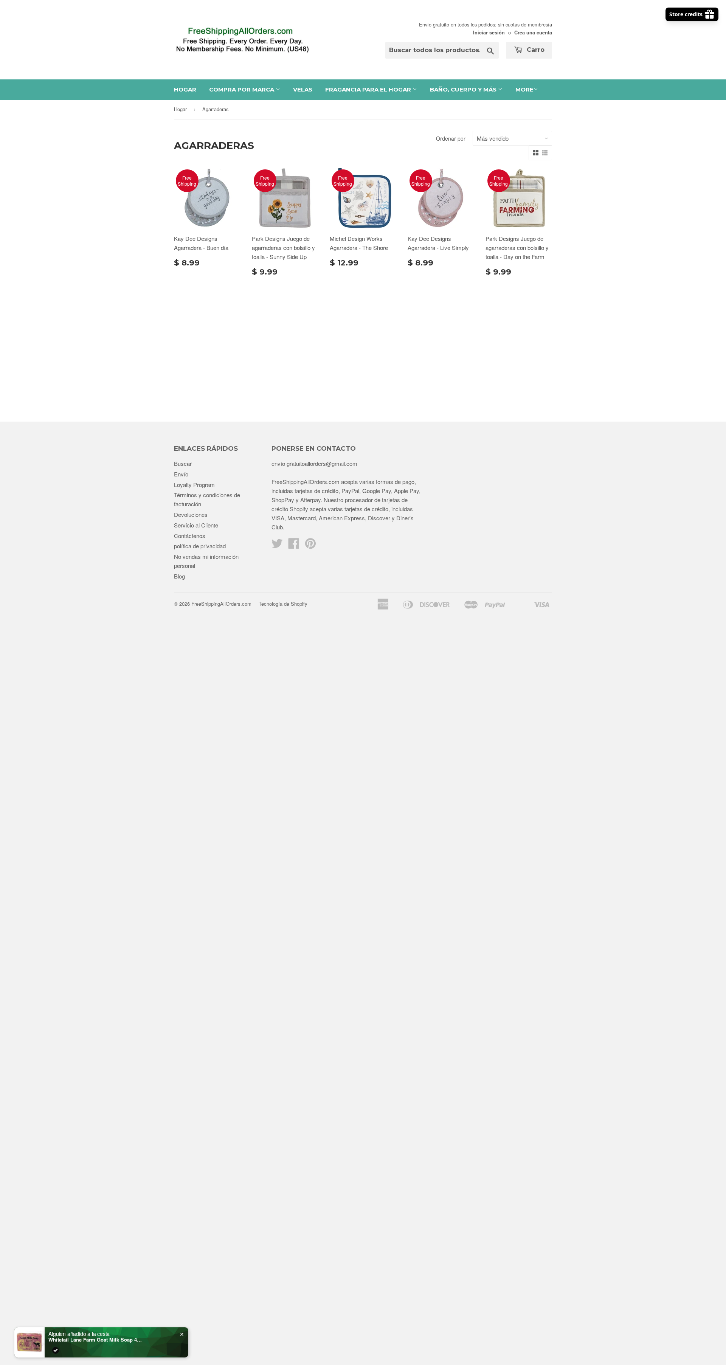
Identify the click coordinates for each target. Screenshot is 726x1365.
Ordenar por (450, 138)
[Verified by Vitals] (55, 1346)
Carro (534, 49)
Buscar (183, 463)
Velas (302, 89)
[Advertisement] (363, 346)
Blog (179, 576)
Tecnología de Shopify (283, 603)
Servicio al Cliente (196, 525)
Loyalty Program (194, 485)
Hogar (185, 89)
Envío (181, 474)
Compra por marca (242, 89)
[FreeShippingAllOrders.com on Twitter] (277, 545)
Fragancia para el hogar (369, 89)
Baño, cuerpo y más (464, 89)
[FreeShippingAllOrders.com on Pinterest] (310, 545)
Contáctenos (189, 536)
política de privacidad (200, 546)
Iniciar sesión (489, 32)
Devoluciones (191, 514)
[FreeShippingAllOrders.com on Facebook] (293, 545)
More (524, 89)
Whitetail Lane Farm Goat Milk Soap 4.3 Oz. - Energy (95, 1336)
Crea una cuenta (533, 32)
